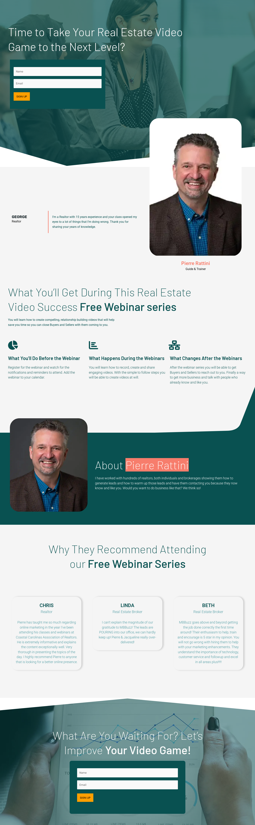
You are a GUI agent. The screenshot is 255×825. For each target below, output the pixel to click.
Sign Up (21, 96)
